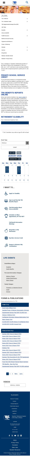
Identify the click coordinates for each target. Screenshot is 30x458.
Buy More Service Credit (16, 238)
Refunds (3, 47)
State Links (15, 447)
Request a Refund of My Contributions (16, 245)
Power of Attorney (6, 44)
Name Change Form (7, 319)
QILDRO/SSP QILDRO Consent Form (11, 324)
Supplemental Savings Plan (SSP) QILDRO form (14, 312)
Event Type (4, 140)
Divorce (8, 291)
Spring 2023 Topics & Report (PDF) (11, 355)
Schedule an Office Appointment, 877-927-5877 (16, 215)
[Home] (14, 3)
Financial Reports (14, 403)
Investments (14, 408)
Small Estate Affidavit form (9, 308)
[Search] (27, 2)
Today (18, 152)
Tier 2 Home (4, 15)
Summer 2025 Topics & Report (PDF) (11, 341)
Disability (8, 267)
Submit (15, 147)
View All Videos (15, 385)
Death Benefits (10, 269)
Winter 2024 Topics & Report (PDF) (11, 350)
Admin (15, 440)
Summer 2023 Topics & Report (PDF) (11, 352)
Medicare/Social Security (7, 38)
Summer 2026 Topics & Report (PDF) (11, 334)
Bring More (4, 52)
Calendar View (13, 159)
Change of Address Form (8, 315)
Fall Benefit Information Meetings (15, 223)
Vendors (14, 413)
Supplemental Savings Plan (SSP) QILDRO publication (16, 366)
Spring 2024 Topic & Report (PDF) (11, 345)
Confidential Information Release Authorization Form (15, 317)
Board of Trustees (14, 398)
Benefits (3, 30)
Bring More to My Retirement (14, 230)
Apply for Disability (14, 193)
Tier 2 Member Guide (6, 21)
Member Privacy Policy (7, 58)
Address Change (10, 276)
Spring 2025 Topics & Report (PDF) (11, 343)
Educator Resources (15, 450)
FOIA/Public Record (14, 406)
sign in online (22, 97)
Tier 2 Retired (5, 18)
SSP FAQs (4, 27)
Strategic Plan (5, 348)
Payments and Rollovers (7, 41)
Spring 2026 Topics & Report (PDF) (11, 336)
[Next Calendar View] (14, 152)
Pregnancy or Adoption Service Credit (14, 288)
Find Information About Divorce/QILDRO (15, 208)
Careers (14, 401)
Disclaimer (15, 445)
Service (3, 50)
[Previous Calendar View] (10, 152)
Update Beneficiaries (11, 278)
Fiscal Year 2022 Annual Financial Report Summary (15, 361)
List (19, 159)
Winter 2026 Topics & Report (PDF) (11, 338)
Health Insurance (5, 35)
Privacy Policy (15, 442)
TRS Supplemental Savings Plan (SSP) (10, 24)
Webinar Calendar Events (7, 55)
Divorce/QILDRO (5, 32)
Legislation (14, 411)
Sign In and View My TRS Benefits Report (16, 200)
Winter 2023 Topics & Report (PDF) (11, 359)
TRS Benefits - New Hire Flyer (10, 364)
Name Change (9, 280)
